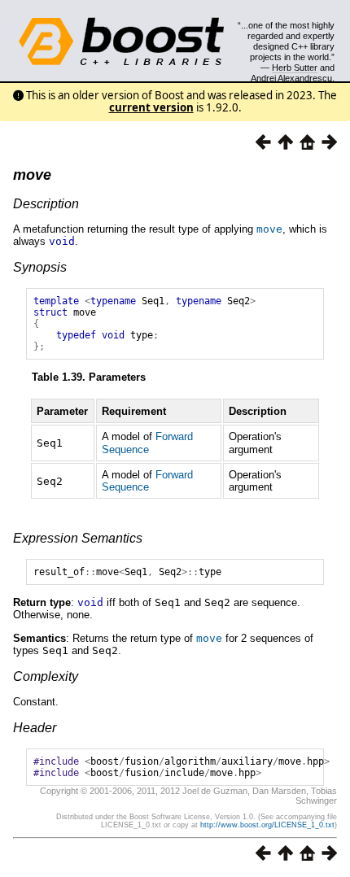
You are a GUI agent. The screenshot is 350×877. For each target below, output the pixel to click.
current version (151, 107)
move (32, 175)
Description (46, 204)
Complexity (45, 676)
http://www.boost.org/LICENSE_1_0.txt (267, 825)
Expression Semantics (77, 538)
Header (34, 728)
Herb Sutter (294, 67)
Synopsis (40, 267)
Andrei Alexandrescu (291, 78)
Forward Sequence (147, 442)
